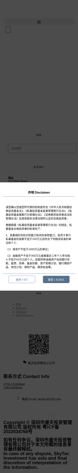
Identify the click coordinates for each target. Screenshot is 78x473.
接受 (56, 279)
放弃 (22, 279)
